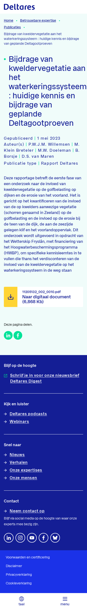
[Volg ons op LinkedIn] (9, 538)
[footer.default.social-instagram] (20, 538)
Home (8, 20)
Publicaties (12, 27)
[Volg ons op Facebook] (43, 538)
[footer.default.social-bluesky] (55, 538)
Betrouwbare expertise (38, 20)
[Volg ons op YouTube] (32, 538)
